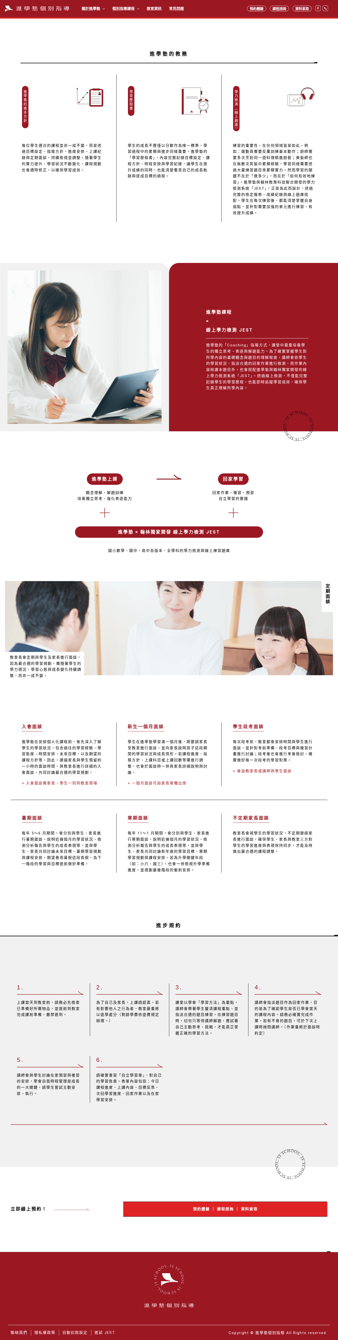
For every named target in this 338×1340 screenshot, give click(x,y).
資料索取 (302, 8)
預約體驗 (257, 8)
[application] (102, 8)
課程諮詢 (279, 8)
